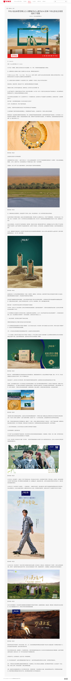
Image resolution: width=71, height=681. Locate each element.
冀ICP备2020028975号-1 (16, 678)
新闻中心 (10, 8)
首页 (7, 8)
